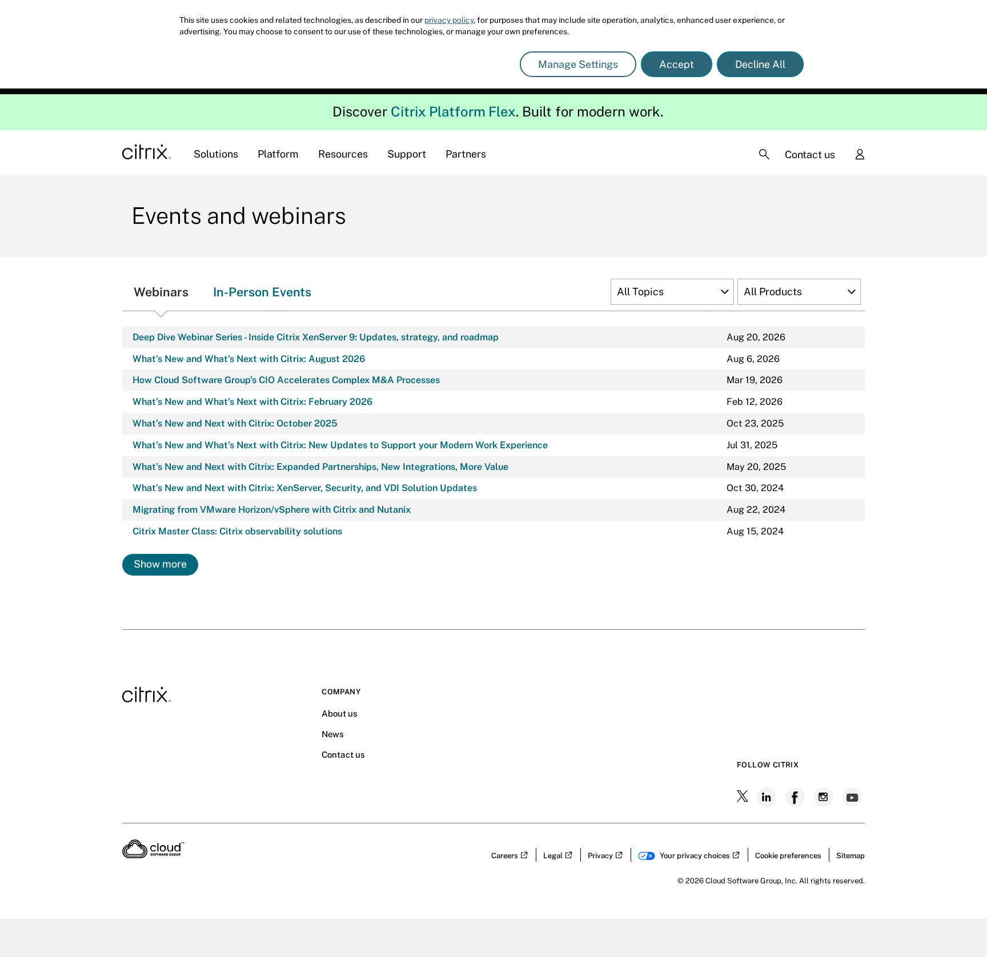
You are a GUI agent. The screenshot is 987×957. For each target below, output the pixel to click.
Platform (278, 154)
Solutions (216, 154)
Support (406, 154)
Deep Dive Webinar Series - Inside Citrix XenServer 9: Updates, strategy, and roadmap (316, 337)
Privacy (600, 855)
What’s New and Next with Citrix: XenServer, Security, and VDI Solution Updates (305, 487)
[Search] (764, 154)
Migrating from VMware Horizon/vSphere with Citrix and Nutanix (272, 509)
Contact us (810, 154)
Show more (160, 564)
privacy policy (449, 20)
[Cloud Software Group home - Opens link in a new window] (153, 855)
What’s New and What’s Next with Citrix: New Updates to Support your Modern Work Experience (340, 445)
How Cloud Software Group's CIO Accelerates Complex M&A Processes (286, 380)
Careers (504, 855)
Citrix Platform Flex (453, 111)
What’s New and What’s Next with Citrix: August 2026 (249, 358)
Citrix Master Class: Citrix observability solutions (237, 531)
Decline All (760, 64)
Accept (676, 64)
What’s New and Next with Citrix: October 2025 (235, 423)
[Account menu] (859, 155)
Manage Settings (578, 64)
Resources (343, 154)
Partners (466, 154)
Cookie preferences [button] (788, 855)
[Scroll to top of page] (957, 924)
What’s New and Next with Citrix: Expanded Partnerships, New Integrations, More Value (320, 466)
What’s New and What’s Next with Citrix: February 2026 (252, 401)
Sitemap (850, 855)
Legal (553, 855)
